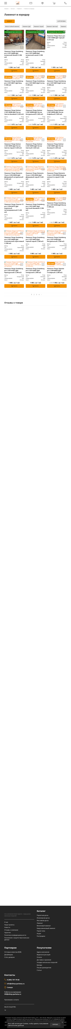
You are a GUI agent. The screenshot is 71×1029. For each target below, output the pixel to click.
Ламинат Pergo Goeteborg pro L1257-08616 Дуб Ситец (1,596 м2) (35, 83)
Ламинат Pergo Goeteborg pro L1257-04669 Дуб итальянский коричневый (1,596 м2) (14, 240)
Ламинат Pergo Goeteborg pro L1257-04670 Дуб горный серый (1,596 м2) (35, 239)
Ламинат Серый (38, 26)
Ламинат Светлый (52, 26)
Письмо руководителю (44, 967)
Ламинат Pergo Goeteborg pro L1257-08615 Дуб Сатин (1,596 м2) (56, 83)
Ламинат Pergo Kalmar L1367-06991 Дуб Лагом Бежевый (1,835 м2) (55, 146)
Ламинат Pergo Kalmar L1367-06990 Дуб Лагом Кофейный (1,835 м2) (55, 112)
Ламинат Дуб (26, 26)
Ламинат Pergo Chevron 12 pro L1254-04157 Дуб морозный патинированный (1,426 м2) (13, 208)
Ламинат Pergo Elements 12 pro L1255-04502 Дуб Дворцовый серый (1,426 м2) (35, 176)
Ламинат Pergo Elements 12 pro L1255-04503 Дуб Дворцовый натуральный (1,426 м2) (13, 176)
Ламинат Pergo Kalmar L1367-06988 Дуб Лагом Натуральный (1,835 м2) (34, 112)
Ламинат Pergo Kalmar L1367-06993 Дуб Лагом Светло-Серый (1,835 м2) (13, 146)
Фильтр (9, 21)
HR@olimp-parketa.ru (12, 994)
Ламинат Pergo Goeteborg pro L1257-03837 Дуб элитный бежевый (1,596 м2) (35, 207)
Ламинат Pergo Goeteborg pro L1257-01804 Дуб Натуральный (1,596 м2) (56, 239)
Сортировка (61, 21)
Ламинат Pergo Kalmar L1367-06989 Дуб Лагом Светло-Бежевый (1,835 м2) (14, 112)
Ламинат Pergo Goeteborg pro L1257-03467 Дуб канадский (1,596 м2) (35, 270)
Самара (10, 987)
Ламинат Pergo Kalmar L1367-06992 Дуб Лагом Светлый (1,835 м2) (34, 146)
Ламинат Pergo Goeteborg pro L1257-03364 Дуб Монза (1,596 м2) (56, 205)
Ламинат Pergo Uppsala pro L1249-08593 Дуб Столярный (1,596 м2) (55, 270)
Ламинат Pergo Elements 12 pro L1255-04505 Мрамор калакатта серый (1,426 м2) (56, 176)
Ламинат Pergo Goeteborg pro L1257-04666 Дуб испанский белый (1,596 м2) (13, 54)
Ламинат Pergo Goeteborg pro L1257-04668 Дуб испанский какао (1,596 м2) (35, 54)
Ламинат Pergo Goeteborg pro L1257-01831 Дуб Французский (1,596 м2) (13, 270)
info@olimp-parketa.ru (16, 984)
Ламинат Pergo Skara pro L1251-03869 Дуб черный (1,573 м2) (56, 38)
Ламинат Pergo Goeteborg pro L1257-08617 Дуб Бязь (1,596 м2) (13, 83)
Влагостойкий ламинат (12, 26)
